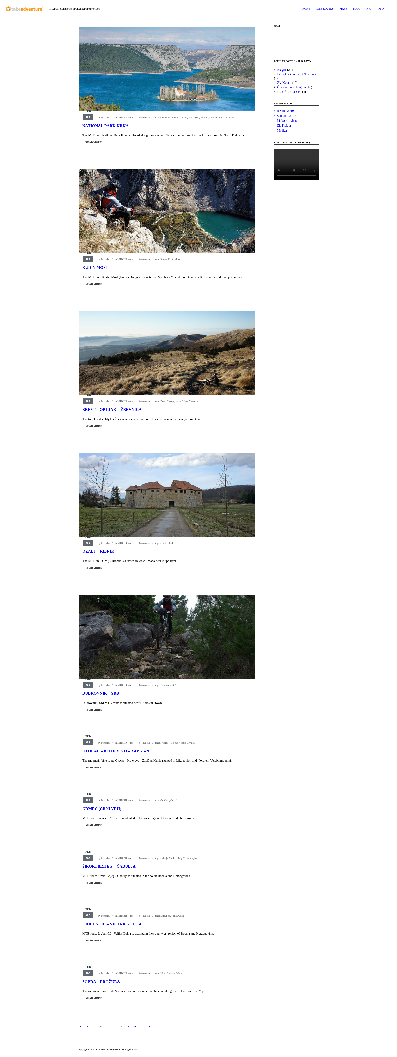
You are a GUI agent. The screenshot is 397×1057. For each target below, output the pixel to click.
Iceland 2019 (285, 110)
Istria (178, 401)
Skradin (204, 117)
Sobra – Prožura (101, 981)
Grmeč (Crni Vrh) (101, 808)
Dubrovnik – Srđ (100, 693)
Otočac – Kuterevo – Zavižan (115, 751)
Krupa (163, 259)
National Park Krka (177, 117)
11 (148, 1026)
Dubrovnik (165, 685)
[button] (280, 42)
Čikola (163, 117)
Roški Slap (193, 117)
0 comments (144, 117)
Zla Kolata (284, 125)
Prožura (171, 973)
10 (142, 1026)
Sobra (179, 973)
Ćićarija (170, 401)
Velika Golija (177, 915)
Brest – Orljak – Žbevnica (112, 409)
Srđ (174, 685)
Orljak (185, 401)
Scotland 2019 (286, 115)
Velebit (182, 742)
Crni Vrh (164, 800)
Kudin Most (174, 259)
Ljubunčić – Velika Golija (112, 924)
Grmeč (173, 800)
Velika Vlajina (190, 858)
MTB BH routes (125, 800)
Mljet (163, 973)
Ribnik (170, 543)
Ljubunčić (165, 915)
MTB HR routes (125, 117)
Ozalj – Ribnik (98, 551)
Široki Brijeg (175, 858)
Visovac (230, 117)
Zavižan (191, 742)
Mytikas (282, 130)
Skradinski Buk (217, 117)
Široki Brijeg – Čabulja (109, 866)
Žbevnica (193, 401)
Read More (93, 142)
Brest (163, 401)
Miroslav (105, 117)
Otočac (174, 742)
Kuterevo (165, 742)
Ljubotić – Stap (287, 120)
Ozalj (163, 543)
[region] (296, 42)
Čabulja (164, 858)
